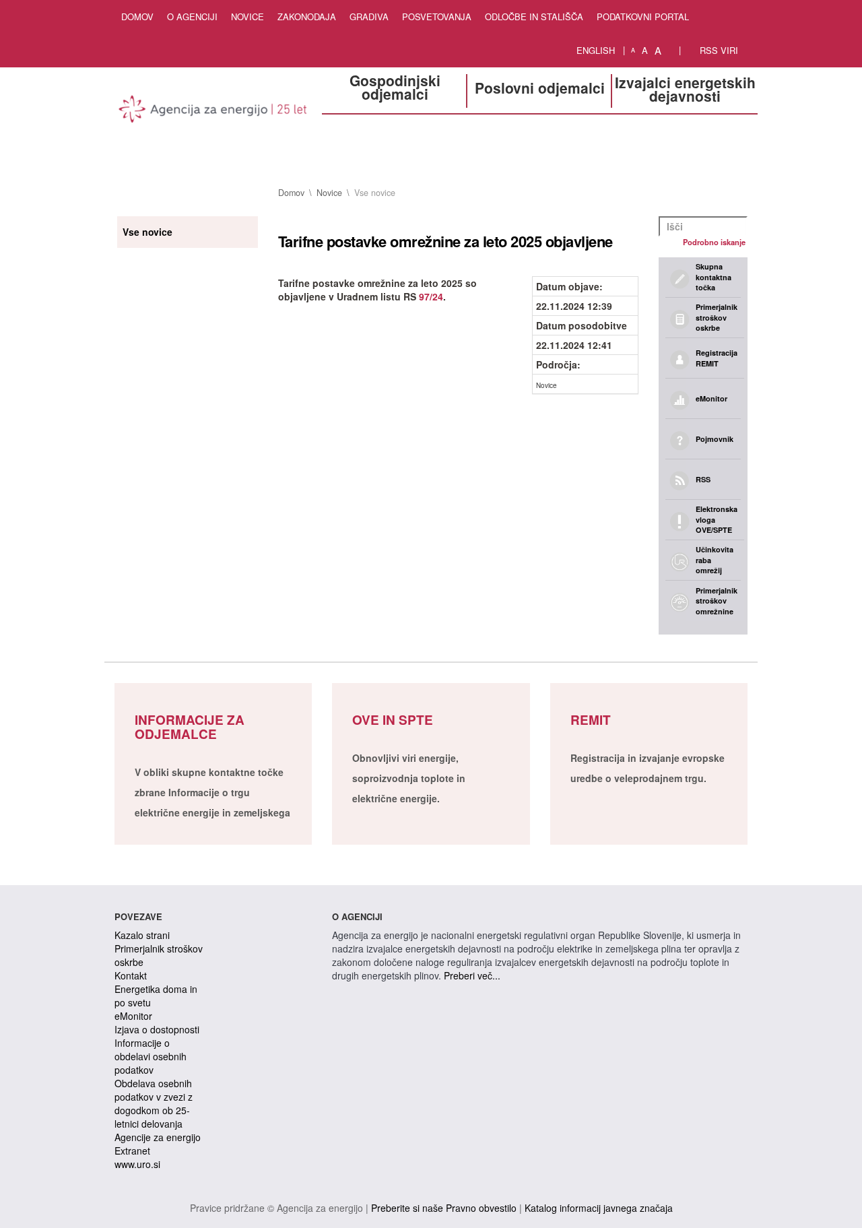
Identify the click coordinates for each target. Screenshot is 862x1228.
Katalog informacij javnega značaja (599, 1208)
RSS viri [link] (717, 50)
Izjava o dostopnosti (156, 1029)
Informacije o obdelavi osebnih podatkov (150, 1056)
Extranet (132, 1150)
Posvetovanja (436, 16)
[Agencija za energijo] (213, 111)
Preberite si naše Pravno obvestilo (444, 1208)
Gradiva (369, 16)
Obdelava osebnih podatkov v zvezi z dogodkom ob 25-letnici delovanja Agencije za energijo (157, 1110)
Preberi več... (472, 975)
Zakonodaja (306, 16)
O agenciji (192, 16)
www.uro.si (137, 1164)
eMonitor (133, 1016)
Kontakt (130, 975)
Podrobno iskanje (714, 241)
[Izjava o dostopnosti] (671, 50)
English (595, 50)
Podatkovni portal (643, 16)
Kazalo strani (142, 935)
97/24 (431, 296)
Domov (137, 16)
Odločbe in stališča (534, 16)
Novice (247, 16)
